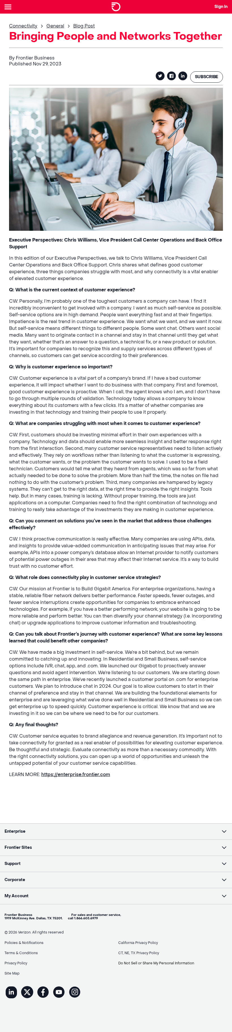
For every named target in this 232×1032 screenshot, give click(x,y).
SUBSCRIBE (206, 77)
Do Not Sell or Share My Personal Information (156, 963)
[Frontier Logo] (116, 6)
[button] (116, 831)
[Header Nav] (9, 6)
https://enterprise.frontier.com (75, 774)
